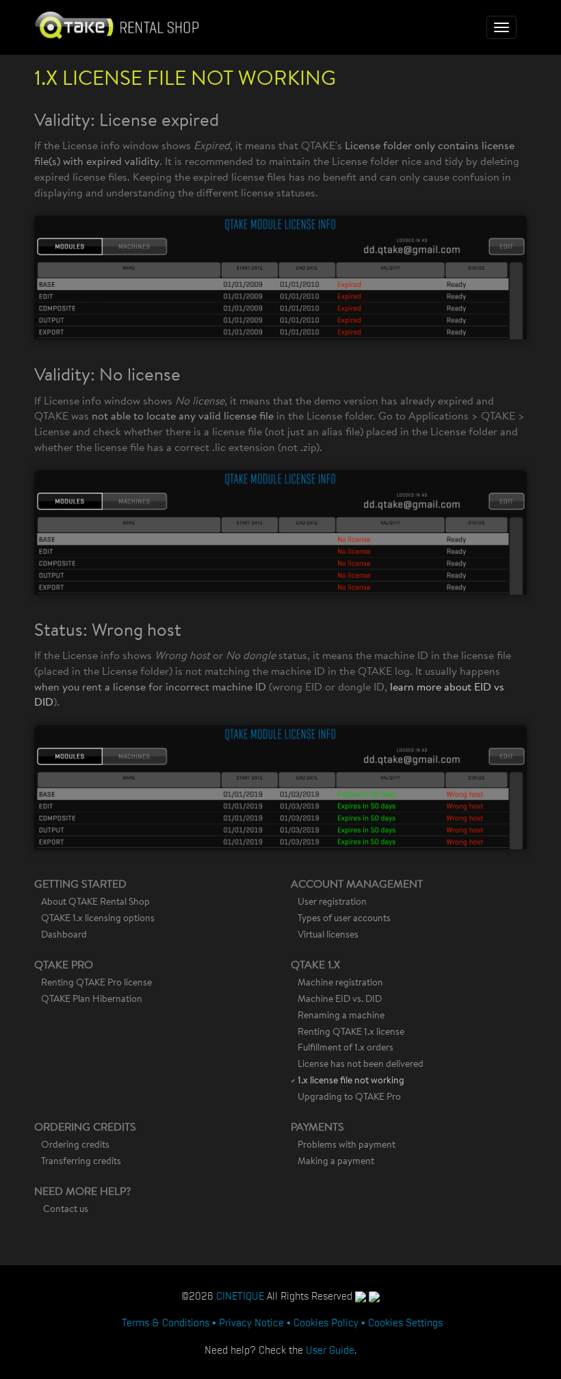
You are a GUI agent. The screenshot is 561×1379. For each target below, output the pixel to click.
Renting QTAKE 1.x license (351, 1033)
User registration (332, 902)
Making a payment (336, 1162)
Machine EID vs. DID (340, 1000)
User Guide (330, 1349)
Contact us (65, 1210)
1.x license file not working (351, 1081)
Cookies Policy (325, 1321)
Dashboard (64, 935)
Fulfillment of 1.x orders (345, 1048)
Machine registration (340, 983)
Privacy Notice (251, 1321)
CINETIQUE (240, 1295)
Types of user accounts (344, 919)
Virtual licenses (328, 935)
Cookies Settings (405, 1321)
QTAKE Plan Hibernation (91, 1000)
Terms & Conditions (165, 1321)
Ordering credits (75, 1145)
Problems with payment (346, 1145)
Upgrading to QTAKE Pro (349, 1098)
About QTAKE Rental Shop (95, 902)
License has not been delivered (360, 1065)
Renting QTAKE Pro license (96, 983)
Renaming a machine (341, 1016)
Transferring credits (81, 1162)
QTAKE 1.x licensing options (98, 919)
